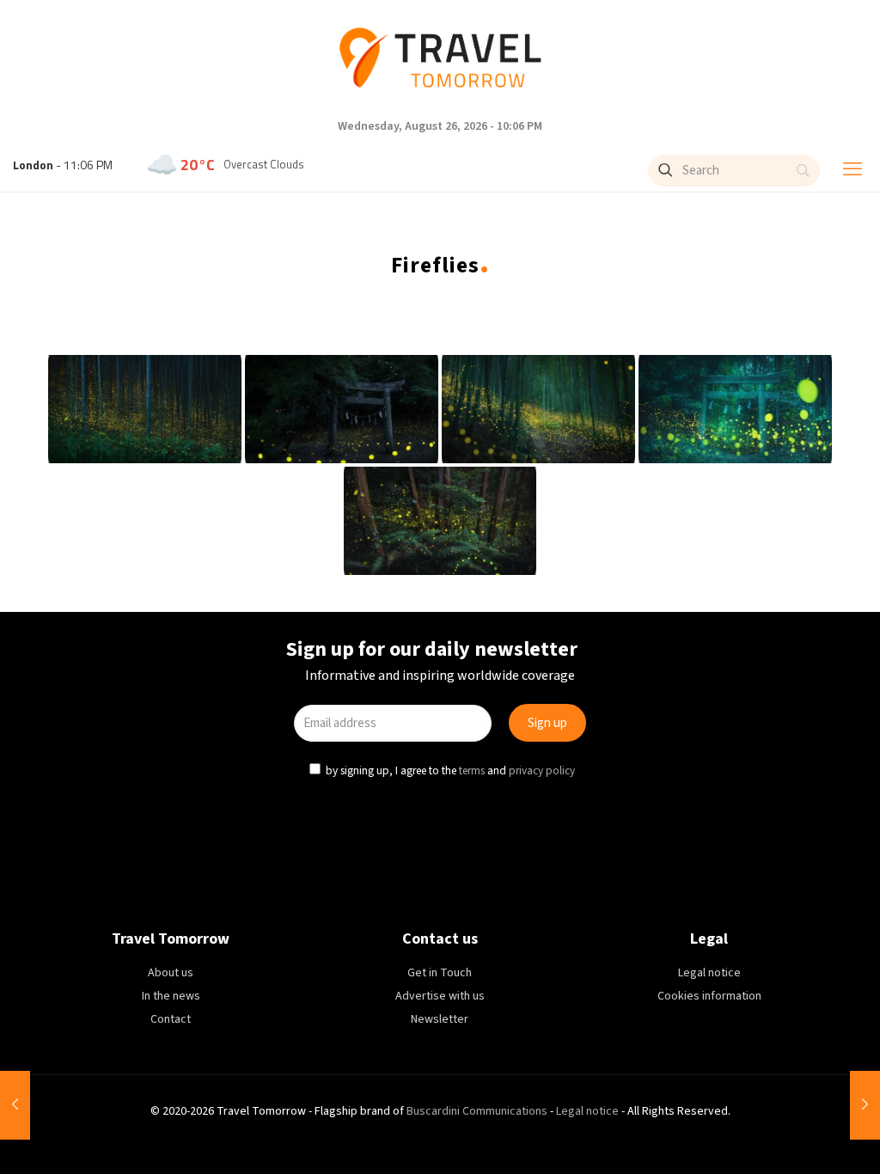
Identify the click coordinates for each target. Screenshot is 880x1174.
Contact (170, 1019)
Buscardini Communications (476, 1111)
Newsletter (439, 1019)
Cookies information (709, 996)
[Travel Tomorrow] (440, 58)
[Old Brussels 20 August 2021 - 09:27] (865, 1105)
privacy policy (542, 770)
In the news (171, 996)
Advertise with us (440, 996)
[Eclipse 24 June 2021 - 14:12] (15, 1105)
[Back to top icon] (796, 1137)
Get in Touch (439, 972)
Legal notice (709, 972)
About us (170, 972)
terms (472, 770)
